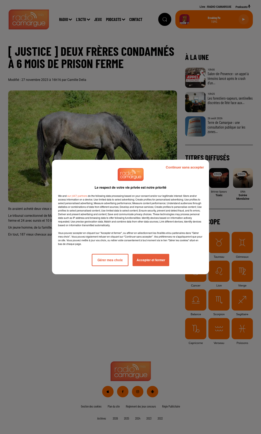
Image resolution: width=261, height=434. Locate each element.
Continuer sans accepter (185, 167)
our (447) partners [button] (77, 195)
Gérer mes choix (110, 260)
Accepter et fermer (151, 260)
